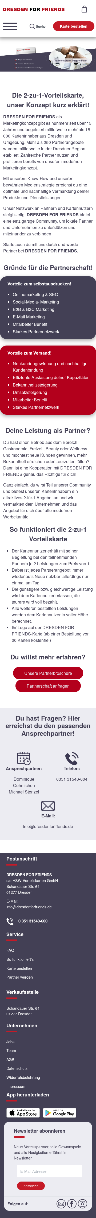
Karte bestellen (73, 26)
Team (11, 1050)
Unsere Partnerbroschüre (48, 673)
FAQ (10, 950)
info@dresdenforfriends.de (48, 826)
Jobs (10, 1041)
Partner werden (19, 977)
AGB (10, 1059)
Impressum (15, 1086)
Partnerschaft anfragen (48, 686)
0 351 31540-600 (32, 921)
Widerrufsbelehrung (23, 1077)
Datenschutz (16, 1068)
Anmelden (30, 1185)
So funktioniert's (20, 959)
